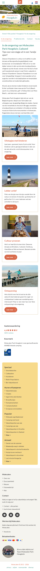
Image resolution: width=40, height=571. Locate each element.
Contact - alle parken (11, 506)
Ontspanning (10, 290)
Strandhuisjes (10, 400)
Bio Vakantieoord (12, 383)
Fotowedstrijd (8, 487)
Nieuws (6, 484)
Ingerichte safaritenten (14, 397)
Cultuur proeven (12, 240)
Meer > (8, 435)
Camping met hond (12, 420)
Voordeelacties (11, 370)
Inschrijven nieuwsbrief (12, 509)
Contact (30, 39)
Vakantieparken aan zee (14, 423)
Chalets (8, 394)
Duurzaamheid (9, 481)
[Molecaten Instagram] (11, 515)
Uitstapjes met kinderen (15, 140)
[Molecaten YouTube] (17, 515)
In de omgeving (6, 39)
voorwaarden (22, 567)
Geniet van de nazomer (14, 443)
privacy (9, 567)
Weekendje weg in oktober (15, 446)
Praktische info (19, 39)
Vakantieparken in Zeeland (15, 432)
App (5, 490)
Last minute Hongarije (13, 458)
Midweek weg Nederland (14, 417)
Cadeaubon (10, 373)
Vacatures (7, 532)
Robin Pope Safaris (12, 379)
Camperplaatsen (11, 406)
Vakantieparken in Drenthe (15, 429)
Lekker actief (10, 190)
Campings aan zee (12, 426)
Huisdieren (10, 376)
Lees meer (9, 157)
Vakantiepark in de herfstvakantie (17, 449)
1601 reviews (8, 333)
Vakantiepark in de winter (15, 455)
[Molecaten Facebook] (4, 515)
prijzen (15, 567)
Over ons (7, 478)
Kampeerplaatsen (12, 403)
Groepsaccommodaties (14, 409)
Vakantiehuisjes (11, 391)
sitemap (30, 567)
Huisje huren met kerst (14, 452)
